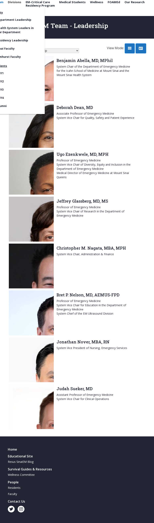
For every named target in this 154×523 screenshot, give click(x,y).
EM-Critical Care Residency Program (40, 3)
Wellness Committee (21, 475)
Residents (14, 488)
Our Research (135, 2)
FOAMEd (114, 2)
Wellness (96, 2)
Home (12, 449)
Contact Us (16, 501)
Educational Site (20, 456)
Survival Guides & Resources (30, 469)
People (13, 482)
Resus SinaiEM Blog (20, 462)
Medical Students (72, 2)
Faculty (12, 494)
